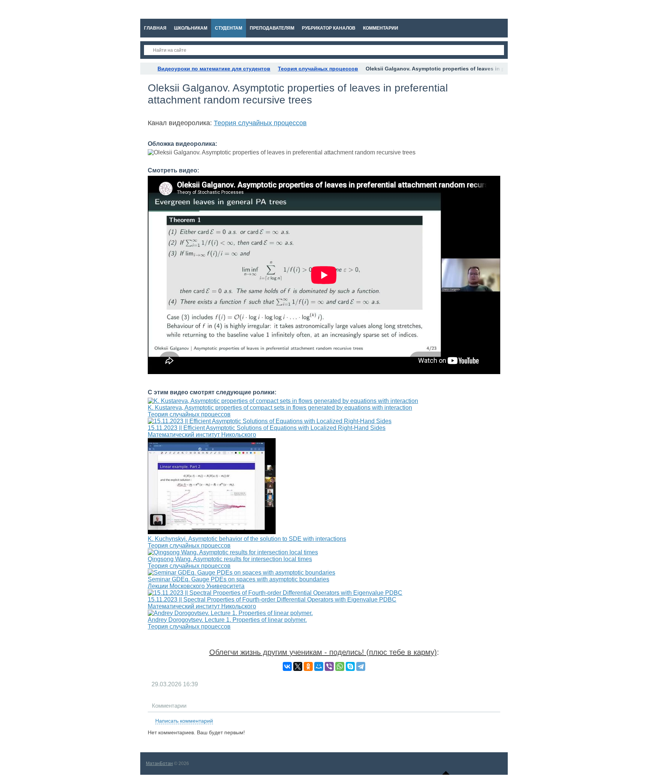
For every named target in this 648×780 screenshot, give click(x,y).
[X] (297, 666)
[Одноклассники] (308, 666)
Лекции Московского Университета (196, 586)
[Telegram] (360, 666)
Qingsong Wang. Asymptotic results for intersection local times (230, 559)
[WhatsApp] (339, 666)
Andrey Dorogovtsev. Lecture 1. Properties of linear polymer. (227, 620)
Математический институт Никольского (202, 434)
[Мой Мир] (318, 666)
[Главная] (147, 69)
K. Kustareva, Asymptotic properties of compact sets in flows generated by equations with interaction (280, 407)
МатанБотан (159, 763)
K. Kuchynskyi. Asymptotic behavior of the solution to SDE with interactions (247, 539)
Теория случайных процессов (260, 123)
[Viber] (329, 666)
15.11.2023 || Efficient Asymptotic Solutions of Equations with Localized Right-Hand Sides (267, 428)
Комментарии (169, 705)
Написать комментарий (184, 721)
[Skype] (350, 666)
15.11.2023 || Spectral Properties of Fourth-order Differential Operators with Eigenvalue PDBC (272, 599)
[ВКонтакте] (287, 666)
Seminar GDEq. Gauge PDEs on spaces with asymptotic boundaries (238, 579)
